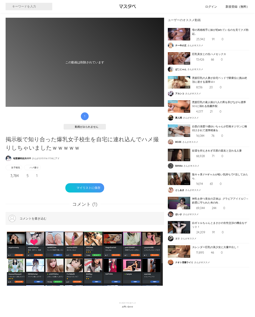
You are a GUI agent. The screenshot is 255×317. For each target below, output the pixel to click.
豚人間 (178, 117)
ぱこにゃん (180, 69)
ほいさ (178, 214)
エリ (177, 238)
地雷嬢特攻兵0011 (22, 158)
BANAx (179, 165)
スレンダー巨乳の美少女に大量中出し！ (215, 247)
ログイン (211, 6)
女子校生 (15, 167)
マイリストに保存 (88, 187)
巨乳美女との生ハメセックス (209, 54)
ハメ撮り (34, 167)
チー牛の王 (180, 45)
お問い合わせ (127, 307)
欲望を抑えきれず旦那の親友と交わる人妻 (217, 150)
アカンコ (179, 93)
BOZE (178, 142)
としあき (179, 190)
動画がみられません (86, 126)
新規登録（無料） (237, 6)
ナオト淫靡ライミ (184, 262)
